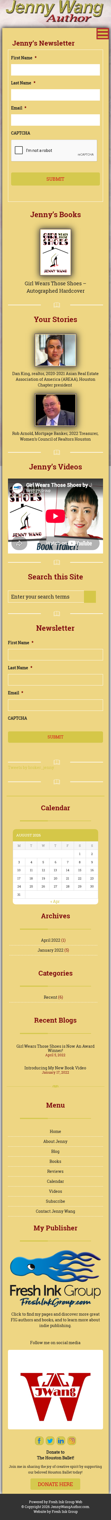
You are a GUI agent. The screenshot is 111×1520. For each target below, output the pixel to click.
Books (55, 1161)
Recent (50, 997)
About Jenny (55, 1141)
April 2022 (50, 940)
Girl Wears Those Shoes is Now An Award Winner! (55, 1048)
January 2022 (50, 950)
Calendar (55, 1181)
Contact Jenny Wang (55, 1211)
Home (55, 1131)
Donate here (55, 1484)
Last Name (23, 83)
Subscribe (55, 1201)
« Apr (55, 901)
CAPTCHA (20, 133)
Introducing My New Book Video (55, 1068)
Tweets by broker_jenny (31, 767)
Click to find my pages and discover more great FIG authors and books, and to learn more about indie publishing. (55, 1319)
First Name (24, 57)
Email (18, 108)
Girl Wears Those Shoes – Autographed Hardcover (55, 287)
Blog (55, 1151)
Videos (55, 1191)
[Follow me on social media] (55, 1390)
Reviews (55, 1171)
